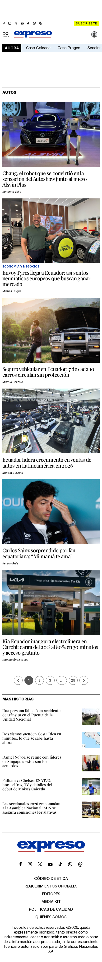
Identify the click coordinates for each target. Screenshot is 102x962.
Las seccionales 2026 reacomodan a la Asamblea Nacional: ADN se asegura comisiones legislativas (31, 808)
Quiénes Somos (51, 917)
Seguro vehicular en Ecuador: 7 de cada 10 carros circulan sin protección (48, 371)
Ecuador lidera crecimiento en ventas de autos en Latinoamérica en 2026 (46, 462)
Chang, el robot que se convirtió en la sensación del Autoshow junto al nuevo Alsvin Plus (44, 178)
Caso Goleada (38, 47)
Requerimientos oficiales (51, 886)
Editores (51, 894)
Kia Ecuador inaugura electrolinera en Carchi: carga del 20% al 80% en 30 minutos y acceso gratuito (50, 647)
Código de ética (51, 878)
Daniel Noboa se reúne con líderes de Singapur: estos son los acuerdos (31, 761)
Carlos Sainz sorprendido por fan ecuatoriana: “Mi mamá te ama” (38, 553)
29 (73, 680)
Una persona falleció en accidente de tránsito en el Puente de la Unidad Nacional (31, 715)
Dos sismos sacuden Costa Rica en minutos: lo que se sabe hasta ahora (31, 738)
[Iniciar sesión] (94, 34)
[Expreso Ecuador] (51, 851)
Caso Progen (69, 47)
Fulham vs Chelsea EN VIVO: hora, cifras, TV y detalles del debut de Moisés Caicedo (27, 784)
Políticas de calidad (51, 909)
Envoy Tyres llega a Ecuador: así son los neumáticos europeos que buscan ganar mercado (46, 278)
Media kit (51, 901)
